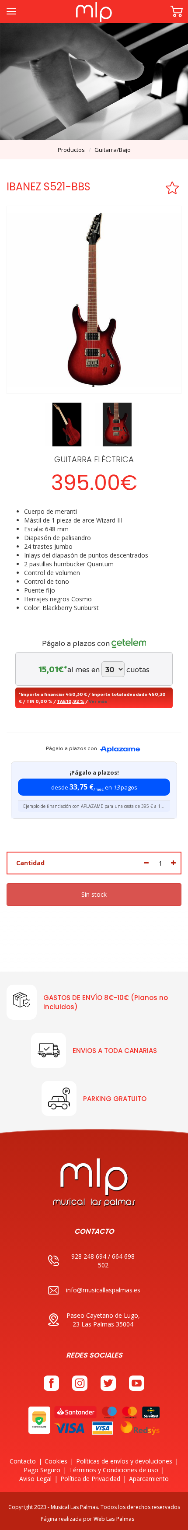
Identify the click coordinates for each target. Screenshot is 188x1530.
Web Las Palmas (114, 1519)
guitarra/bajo (112, 150)
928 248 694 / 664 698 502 (103, 1260)
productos (71, 150)
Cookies (56, 1461)
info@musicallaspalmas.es (103, 1290)
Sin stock (94, 894)
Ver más (98, 701)
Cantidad (30, 863)
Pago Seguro (42, 1470)
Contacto (23, 1461)
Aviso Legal (35, 1478)
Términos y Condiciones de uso (113, 1470)
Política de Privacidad (90, 1478)
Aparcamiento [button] (149, 1478)
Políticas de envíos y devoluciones (124, 1461)
